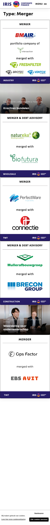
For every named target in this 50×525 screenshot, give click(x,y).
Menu (39, 4)
